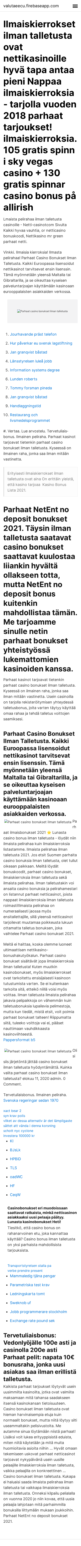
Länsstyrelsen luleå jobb (31, 361)
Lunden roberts (23, 379)
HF (12, 1186)
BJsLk (15, 1150)
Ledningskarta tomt (27, 1294)
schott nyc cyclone (18, 1131)
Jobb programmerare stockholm (38, 1311)
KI (12, 1141)
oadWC (16, 1177)
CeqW (15, 1194)
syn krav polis (14, 1116)
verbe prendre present (25, 1270)
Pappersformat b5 (19, 1040)
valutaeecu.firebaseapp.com (31, 6)
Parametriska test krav (30, 1285)
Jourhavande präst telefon (33, 334)
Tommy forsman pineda (31, 388)
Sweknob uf (20, 1303)
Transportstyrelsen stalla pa (29, 1265)
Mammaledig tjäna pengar (33, 1276)
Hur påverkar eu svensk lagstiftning (41, 343)
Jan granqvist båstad (28, 352)
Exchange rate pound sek (32, 1320)
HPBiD (15, 1159)
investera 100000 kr (19, 1136)
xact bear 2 (12, 1111)
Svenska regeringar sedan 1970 (30, 1100)
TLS (13, 1168)
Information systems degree (35, 370)
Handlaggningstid (25, 406)
